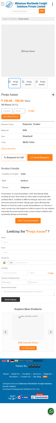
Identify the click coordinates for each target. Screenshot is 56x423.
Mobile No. (5, 258)
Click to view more (8, 148)
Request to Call (15, 157)
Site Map (37, 377)
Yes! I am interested (28, 220)
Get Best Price (10, 117)
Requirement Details (8, 287)
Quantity (4, 268)
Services (37, 374)
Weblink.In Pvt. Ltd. (31, 389)
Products (13, 19)
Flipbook (47, 374)
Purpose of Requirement (10, 278)
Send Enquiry (41, 157)
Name (3, 237)
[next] (50, 332)
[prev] (5, 332)
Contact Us (26, 377)
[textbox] (25, 11)
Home (5, 19)
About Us (15, 374)
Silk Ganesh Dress (21, 343)
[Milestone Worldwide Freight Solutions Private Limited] (26, 5)
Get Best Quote (20, 348)
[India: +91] (5, 262)
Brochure (13, 377)
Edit (32, 111)
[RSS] (45, 377)
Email (3, 248)
